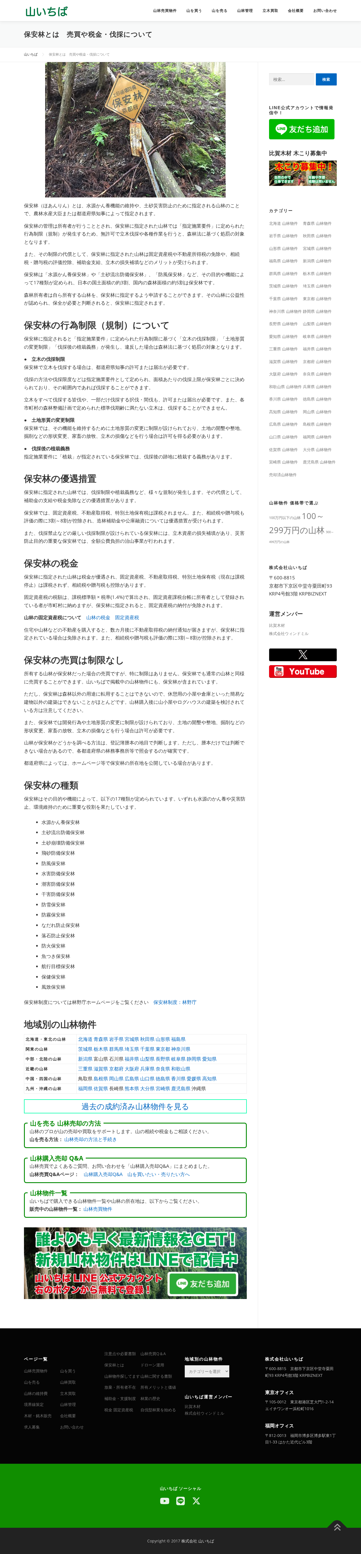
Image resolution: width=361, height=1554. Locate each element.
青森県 (101, 1039)
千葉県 (147, 1049)
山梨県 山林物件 (317, 323)
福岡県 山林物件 (317, 436)
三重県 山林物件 (283, 348)
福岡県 (85, 1088)
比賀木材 (277, 625)
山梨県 (147, 1059)
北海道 (85, 1039)
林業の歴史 (150, 1398)
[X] (196, 1501)
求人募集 (32, 1427)
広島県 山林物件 (283, 424)
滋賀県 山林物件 (283, 361)
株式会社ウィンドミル (289, 633)
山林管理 (245, 10)
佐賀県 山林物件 (283, 449)
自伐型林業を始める (158, 1409)
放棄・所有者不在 (120, 1387)
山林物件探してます (122, 1376)
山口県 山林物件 (283, 436)
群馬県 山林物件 (283, 273)
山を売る (220, 10)
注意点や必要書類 (120, 1353)
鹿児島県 (180, 1088)
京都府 (116, 1068)
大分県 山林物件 (317, 449)
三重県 (85, 1068)
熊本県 (132, 1088)
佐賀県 (101, 1088)
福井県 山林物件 (317, 348)
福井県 (132, 1059)
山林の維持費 (36, 1393)
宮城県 (132, 1039)
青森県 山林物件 (317, 223)
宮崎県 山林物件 (283, 462)
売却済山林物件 (283, 474)
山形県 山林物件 (283, 248)
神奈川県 (180, 1049)
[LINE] (180, 1501)
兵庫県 (147, 1068)
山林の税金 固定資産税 (112, 617)
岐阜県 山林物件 (317, 336)
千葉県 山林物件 (283, 298)
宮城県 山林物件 (317, 248)
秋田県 (147, 1039)
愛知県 (209, 1059)
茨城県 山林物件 (283, 286)
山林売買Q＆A (153, 1353)
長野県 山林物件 (283, 323)
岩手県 (116, 1039)
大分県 (147, 1088)
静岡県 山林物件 (317, 311)
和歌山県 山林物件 (285, 386)
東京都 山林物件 (317, 298)
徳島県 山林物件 (317, 399)
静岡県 (194, 1059)
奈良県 (163, 1068)
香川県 (178, 1078)
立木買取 (270, 10)
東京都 (163, 1049)
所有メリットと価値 (158, 1387)
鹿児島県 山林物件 (319, 462)
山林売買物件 (165, 10)
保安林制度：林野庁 (175, 1002)
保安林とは (114, 1365)
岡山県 (116, 1078)
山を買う (194, 10)
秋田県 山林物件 (317, 235)
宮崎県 (163, 1088)
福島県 (178, 1039)
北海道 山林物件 (283, 223)
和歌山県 (180, 1068)
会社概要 (296, 10)
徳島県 (163, 1078)
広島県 (132, 1078)
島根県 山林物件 (317, 424)
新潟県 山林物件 (317, 260)
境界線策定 (34, 1404)
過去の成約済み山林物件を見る (135, 1106)
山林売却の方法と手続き (90, 1139)
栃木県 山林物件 (317, 273)
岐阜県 (178, 1059)
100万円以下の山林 (285, 517)
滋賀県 (101, 1068)
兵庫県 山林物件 (317, 386)
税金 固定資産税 (118, 1409)
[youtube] (164, 1501)
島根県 (101, 1078)
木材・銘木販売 (38, 1415)
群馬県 (116, 1049)
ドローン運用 (152, 1365)
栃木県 (101, 1049)
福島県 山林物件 (283, 260)
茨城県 (85, 1049)
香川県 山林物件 (283, 399)
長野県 (163, 1059)
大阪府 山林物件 (283, 374)
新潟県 (85, 1059)
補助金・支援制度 (120, 1398)
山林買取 (68, 1382)
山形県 (163, 1039)
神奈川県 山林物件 (285, 311)
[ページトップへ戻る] (337, 1528)
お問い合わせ (325, 10)
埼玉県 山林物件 (317, 286)
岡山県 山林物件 (317, 411)
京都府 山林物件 (317, 361)
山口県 (147, 1078)
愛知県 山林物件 (283, 336)
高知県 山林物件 (283, 411)
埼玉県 (132, 1049)
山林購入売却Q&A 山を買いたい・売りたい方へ (137, 1174)
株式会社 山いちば (197, 1541)
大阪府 (132, 1068)
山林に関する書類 (156, 1376)
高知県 (209, 1078)
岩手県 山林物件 (283, 235)
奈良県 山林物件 (317, 374)
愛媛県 (194, 1078)
